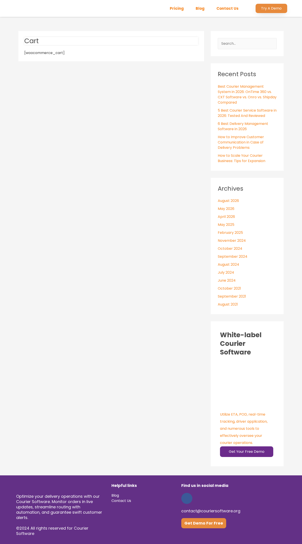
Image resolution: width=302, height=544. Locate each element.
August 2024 (228, 264)
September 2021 (232, 296)
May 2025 (226, 224)
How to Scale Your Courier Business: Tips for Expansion (241, 158)
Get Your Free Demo (246, 451)
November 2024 (232, 240)
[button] (271, 8)
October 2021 (229, 288)
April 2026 (226, 216)
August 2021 (228, 304)
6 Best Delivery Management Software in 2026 (243, 126)
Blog (200, 8)
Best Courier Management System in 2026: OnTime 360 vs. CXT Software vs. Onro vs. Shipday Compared (247, 94)
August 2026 (228, 200)
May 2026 (226, 208)
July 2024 (226, 272)
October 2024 (230, 248)
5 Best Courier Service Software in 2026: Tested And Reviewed (247, 113)
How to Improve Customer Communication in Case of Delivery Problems (241, 142)
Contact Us (227, 8)
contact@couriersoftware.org (210, 511)
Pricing (177, 8)
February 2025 (230, 232)
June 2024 (227, 280)
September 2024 (232, 256)
